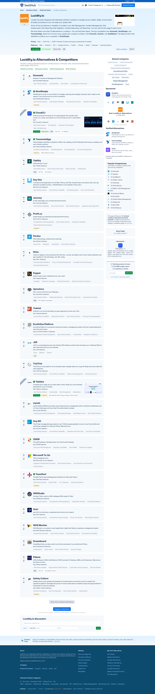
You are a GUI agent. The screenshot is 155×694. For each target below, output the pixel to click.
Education (121, 684)
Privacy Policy (32, 689)
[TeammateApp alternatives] (29, 140)
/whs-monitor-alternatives (30, 523)
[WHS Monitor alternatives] (29, 526)
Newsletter (81, 671)
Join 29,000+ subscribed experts (120, 277)
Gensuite (93, 34)
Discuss (44, 668)
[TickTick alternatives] (29, 364)
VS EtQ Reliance (115, 208)
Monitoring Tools (104, 684)
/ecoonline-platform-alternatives (32, 322)
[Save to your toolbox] (24, 24)
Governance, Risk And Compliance (117, 74)
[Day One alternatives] (29, 180)
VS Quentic (114, 174)
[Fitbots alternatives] (29, 558)
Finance (113, 684)
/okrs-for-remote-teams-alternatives (34, 555)
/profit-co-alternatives (29, 212)
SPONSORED (23, 112)
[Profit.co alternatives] (29, 214)
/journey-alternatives (28, 196)
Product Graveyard (113, 666)
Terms (40, 689)
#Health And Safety (26, 69)
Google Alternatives (113, 660)
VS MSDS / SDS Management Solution (119, 189)
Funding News (83, 666)
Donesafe (114, 31)
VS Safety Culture (116, 180)
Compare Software (84, 657)
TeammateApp (36, 34)
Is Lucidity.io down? (120, 233)
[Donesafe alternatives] (29, 76)
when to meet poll (97, 689)
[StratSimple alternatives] (29, 92)
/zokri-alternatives (28, 437)
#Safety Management (57, 69)
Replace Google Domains (115, 671)
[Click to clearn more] (77, 640)
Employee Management (120, 65)
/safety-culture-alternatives (31, 576)
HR (70, 684)
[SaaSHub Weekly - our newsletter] (82, 5)
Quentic (101, 34)
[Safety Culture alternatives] (29, 579)
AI (20, 681)
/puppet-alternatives (28, 271)
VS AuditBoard (115, 177)
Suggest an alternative (62, 609)
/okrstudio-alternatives (29, 491)
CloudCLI (119, 249)
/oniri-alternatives (27, 507)
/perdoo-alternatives (28, 234)
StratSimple (123, 31)
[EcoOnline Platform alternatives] (29, 325)
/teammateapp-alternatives (31, 137)
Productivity (125, 77)
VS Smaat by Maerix (117, 193)
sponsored (57, 641)
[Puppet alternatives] (29, 274)
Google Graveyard (113, 668)
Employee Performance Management (120, 68)
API (55, 668)
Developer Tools (36, 681)
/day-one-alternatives (29, 177)
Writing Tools (77, 684)
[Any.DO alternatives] (29, 422)
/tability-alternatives (28, 158)
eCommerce (64, 684)
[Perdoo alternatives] (29, 237)
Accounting (54, 684)
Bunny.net (58, 689)
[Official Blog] (64, 49)
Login (133, 1)
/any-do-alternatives (28, 419)
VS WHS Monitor (116, 185)
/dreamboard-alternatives (30, 539)
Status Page (57, 49)
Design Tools (47, 681)
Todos (127, 84)
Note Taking (115, 77)
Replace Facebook (113, 657)
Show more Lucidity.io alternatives (62, 602)
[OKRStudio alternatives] (29, 494)
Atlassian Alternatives (114, 663)
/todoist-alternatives (28, 306)
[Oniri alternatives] (29, 510)
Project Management (120, 81)
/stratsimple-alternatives (30, 89)
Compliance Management (126, 62)
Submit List (82, 668)
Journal (130, 74)
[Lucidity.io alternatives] (24, 18)
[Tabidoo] (29, 382)
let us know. (128, 223)
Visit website (35, 49)
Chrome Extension (84, 660)
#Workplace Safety (41, 69)
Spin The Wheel (77, 689)
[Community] (86, 5)
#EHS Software (71, 69)
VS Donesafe (114, 196)
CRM (21, 684)
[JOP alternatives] (29, 343)
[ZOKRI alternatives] (29, 440)
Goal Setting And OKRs (120, 71)
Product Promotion (26, 668)
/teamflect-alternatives (29, 472)
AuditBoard (112, 34)
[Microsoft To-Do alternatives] (29, 456)
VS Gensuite (114, 171)
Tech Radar (111, 654)
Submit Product (128, 5)
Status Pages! (82, 663)
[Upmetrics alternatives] (29, 290)
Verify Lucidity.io (121, 49)
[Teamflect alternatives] (29, 475)
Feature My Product (113, 5)
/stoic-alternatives (28, 250)
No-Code (26, 681)
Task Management (117, 84)
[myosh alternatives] (29, 404)
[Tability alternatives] (29, 161)
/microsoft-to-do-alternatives (31, 453)
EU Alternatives (112, 674)
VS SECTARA (114, 205)
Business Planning (112, 62)
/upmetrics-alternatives (29, 287)
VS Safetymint (115, 202)
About (51, 668)
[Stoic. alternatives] (29, 253)
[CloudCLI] (29, 113)
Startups (42, 1)
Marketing (46, 684)
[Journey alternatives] (29, 198)
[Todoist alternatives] (29, 309)
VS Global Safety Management (120, 199)
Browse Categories (84, 654)
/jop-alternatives (27, 340)
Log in (25, 628)
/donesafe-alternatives (29, 73)
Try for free (37, 131)
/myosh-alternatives (28, 401)
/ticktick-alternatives (28, 361)
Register (128, 1)
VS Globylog (114, 183)
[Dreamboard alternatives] (29, 542)
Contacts (38, 668)
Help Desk (28, 684)
